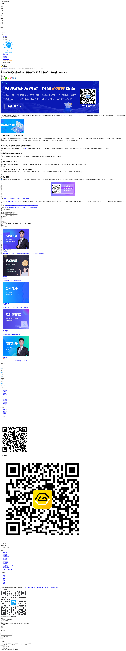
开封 (4, 582)
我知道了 (2, 645)
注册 (1, 253)
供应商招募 (5, 57)
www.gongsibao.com (12, 201)
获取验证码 (1, 245)
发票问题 (5, 394)
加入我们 (5, 402)
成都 (4, 580)
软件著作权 (5, 562)
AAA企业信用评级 (7, 569)
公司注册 (26, 148)
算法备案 (5, 555)
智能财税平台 (6, 56)
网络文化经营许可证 (8, 565)
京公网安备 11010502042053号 (52, 587)
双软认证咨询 (6, 567)
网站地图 (5, 403)
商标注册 (5, 552)
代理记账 (5, 559)
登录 (1, 140)
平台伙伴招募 (6, 59)
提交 (2, 637)
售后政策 (5, 390)
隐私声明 (5, 391)
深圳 (4, 579)
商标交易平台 (6, 54)
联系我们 (5, 400)
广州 (4, 578)
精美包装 (5, 412)
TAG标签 (5, 404)
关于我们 (5, 399)
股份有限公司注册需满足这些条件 (24, 198)
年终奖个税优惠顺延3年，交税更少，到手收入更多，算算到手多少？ (21, 207)
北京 (4, 575)
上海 (4, 576)
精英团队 (5, 409)
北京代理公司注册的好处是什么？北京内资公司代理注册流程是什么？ (21, 205)
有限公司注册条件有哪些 (9, 198)
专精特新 (5, 563)
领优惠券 (5, 36)
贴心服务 (5, 411)
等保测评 (5, 554)
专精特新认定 (6, 556)
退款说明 (5, 393)
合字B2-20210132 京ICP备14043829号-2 (34, 587)
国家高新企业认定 (7, 566)
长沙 (4, 583)
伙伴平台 (5, 413)
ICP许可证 (5, 561)
